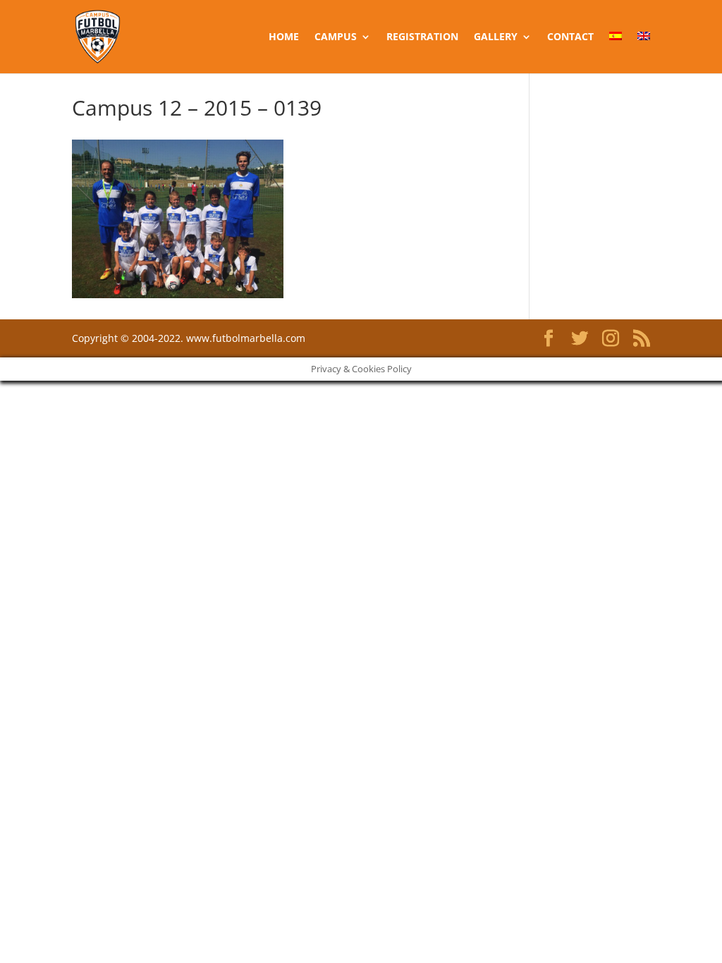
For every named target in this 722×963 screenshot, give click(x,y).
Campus (335, 37)
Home (284, 37)
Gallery (496, 37)
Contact (570, 37)
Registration (422, 37)
